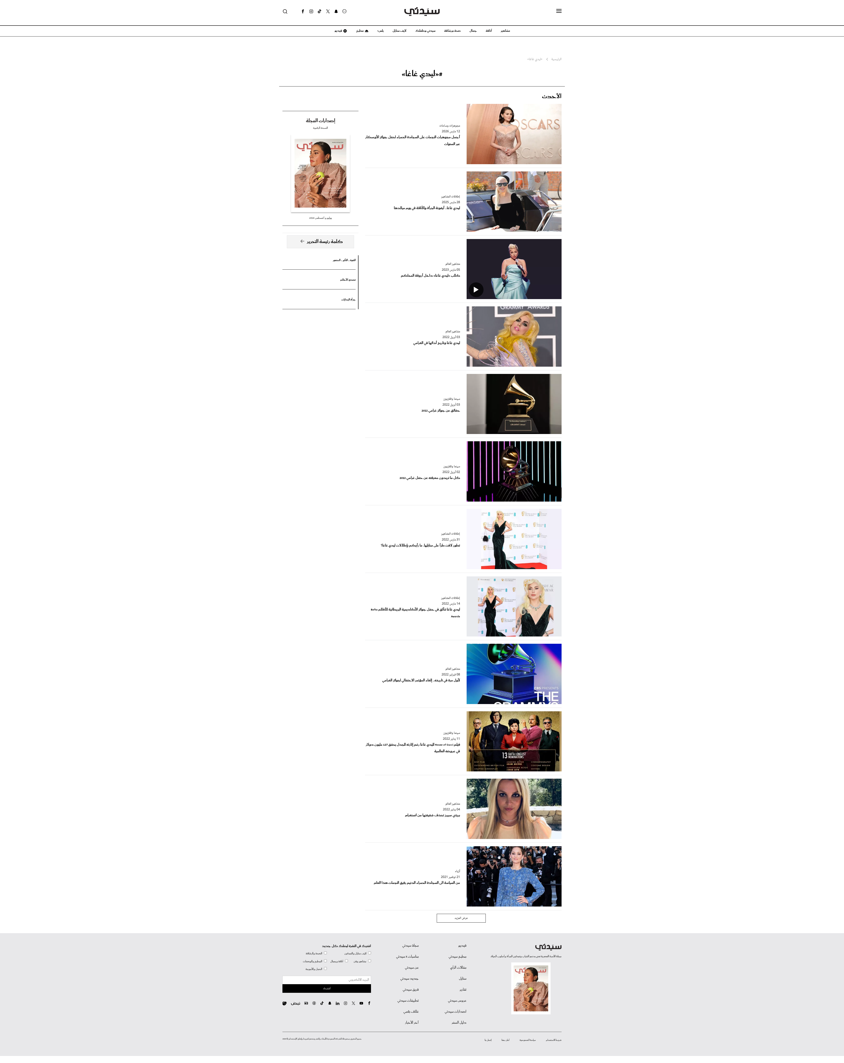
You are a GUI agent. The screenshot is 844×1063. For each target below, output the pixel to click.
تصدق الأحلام (348, 280)
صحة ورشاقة (452, 30)
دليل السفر (459, 1023)
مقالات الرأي (458, 968)
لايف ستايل (399, 30)
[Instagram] (311, 11)
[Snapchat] (336, 11)
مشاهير (505, 30)
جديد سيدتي (409, 979)
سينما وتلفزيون (451, 399)
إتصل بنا (488, 1040)
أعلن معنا (505, 1040)
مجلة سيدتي (410, 946)
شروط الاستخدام (554, 1040)
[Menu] (559, 11)
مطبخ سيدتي (457, 957)
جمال (473, 30)
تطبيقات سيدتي (408, 1001)
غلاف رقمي (411, 1012)
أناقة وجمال (336, 961)
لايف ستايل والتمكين (355, 953)
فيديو (338, 30)
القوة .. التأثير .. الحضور (344, 260)
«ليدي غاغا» (534, 59)
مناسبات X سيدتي (407, 957)
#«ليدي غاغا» (422, 74)
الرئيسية (556, 59)
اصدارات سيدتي (455, 1012)
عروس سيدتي (457, 1001)
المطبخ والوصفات (312, 961)
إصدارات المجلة (320, 121)
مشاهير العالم (453, 264)
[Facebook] (303, 11)
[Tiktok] (319, 11)
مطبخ (360, 30)
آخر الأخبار (412, 1023)
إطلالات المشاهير (450, 196)
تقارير (463, 990)
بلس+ (380, 30)
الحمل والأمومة (314, 969)
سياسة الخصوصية (528, 1040)
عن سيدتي (412, 968)
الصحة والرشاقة (314, 953)
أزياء (457, 871)
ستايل (462, 979)
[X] (328, 11)
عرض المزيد (461, 918)
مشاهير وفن (360, 961)
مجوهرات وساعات (449, 126)
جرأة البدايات (348, 299)
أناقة (489, 30)
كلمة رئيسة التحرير (325, 242)
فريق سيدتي (411, 990)
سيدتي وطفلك (425, 30)
